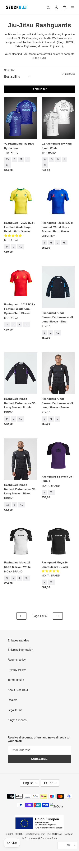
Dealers (12, 699)
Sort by (9, 70)
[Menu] (72, 7)
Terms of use (16, 679)
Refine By (40, 89)
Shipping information (20, 649)
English (28, 783)
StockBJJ (19, 834)
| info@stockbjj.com (35, 834)
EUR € (48, 783)
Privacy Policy (17, 669)
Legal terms (15, 710)
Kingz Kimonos (17, 720)
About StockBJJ (18, 689)
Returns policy (17, 659)
